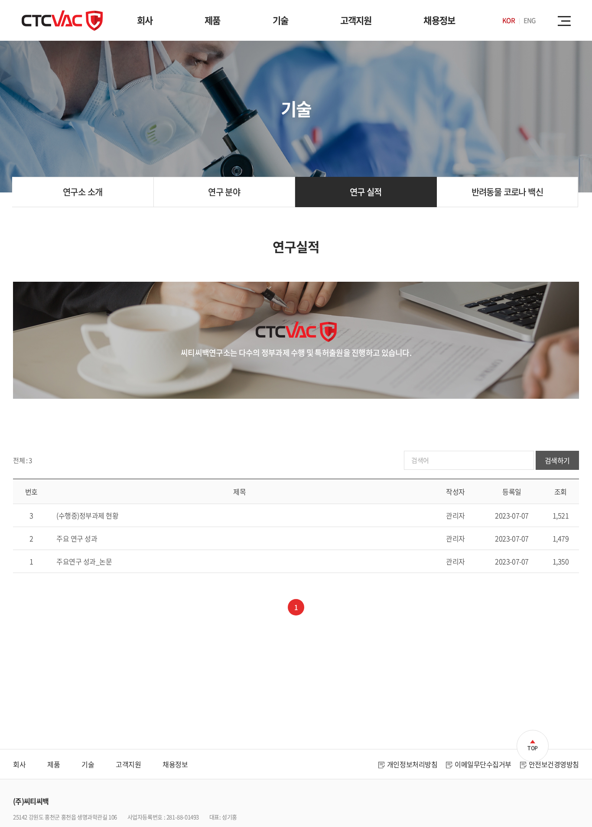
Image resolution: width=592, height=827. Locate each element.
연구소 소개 (82, 192)
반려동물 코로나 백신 (507, 192)
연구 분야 (224, 192)
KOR (508, 20)
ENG (530, 20)
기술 (280, 20)
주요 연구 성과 (76, 538)
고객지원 (356, 20)
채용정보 (439, 20)
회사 (145, 20)
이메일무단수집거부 (483, 764)
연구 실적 (366, 192)
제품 (212, 20)
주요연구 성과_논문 (84, 561)
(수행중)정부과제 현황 (87, 515)
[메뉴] (565, 20)
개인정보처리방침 (412, 764)
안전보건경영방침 (554, 764)
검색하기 (557, 460)
